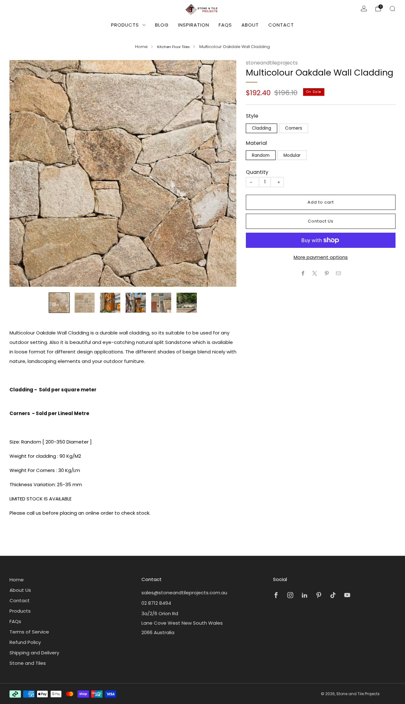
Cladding (261, 128)
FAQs (225, 24)
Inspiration (193, 24)
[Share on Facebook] (303, 273)
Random (261, 155)
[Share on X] (315, 273)
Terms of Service (29, 631)
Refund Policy (25, 642)
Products (125, 24)
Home (141, 46)
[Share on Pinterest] (326, 273)
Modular (292, 155)
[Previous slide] (21, 173)
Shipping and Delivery (34, 652)
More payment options (321, 257)
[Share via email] (338, 273)
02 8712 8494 (156, 603)
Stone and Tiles (27, 663)
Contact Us (320, 221)
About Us (20, 590)
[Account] (364, 8)
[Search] (392, 8)
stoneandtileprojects (272, 62)
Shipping (287, 101)
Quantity (257, 172)
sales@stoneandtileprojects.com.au (184, 592)
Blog (162, 24)
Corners (293, 128)
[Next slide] (224, 173)
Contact (281, 24)
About (250, 24)
